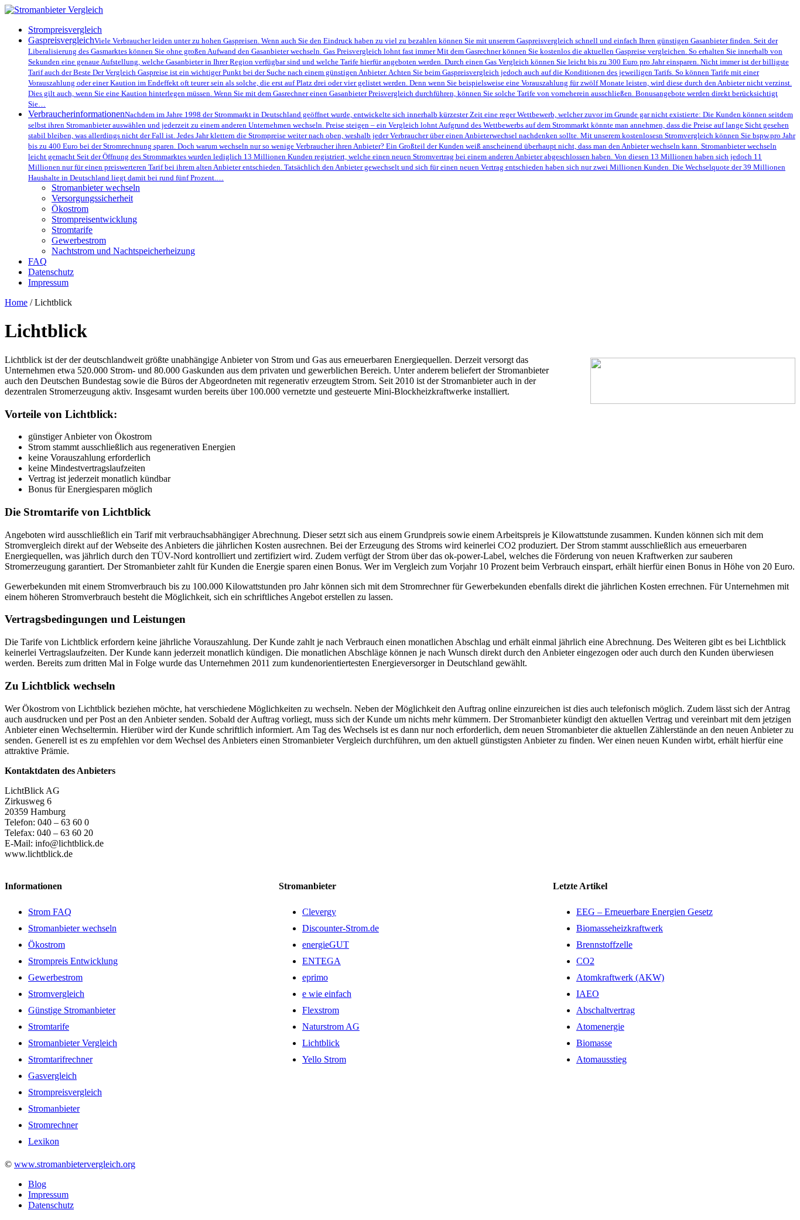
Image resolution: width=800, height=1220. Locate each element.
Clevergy (319, 912)
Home (16, 302)
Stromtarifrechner (60, 1059)
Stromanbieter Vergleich (72, 1043)
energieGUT (325, 945)
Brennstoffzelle (604, 945)
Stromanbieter (54, 1108)
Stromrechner (53, 1125)
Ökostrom (70, 209)
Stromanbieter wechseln (96, 188)
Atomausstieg (601, 1059)
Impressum (48, 1195)
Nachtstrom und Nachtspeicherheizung (123, 251)
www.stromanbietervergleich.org (74, 1164)
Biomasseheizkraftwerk (619, 928)
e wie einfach (326, 994)
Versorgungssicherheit (92, 198)
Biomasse (594, 1043)
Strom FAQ (49, 912)
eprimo (315, 977)
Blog (37, 1184)
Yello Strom (324, 1059)
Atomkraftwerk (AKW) (620, 977)
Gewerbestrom (79, 240)
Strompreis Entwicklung (73, 961)
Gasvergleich (52, 1076)
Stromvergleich (56, 994)
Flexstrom (320, 1010)
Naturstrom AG (331, 1026)
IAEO (587, 994)
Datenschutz (51, 1205)
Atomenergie (600, 1026)
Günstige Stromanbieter (71, 1010)
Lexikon (43, 1141)
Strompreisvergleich (65, 1092)
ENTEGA (321, 961)
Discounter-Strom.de (340, 928)
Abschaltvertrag (605, 1010)
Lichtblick (321, 1043)
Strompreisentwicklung (94, 219)
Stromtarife (72, 230)
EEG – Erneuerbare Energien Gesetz (644, 912)
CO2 (585, 961)
